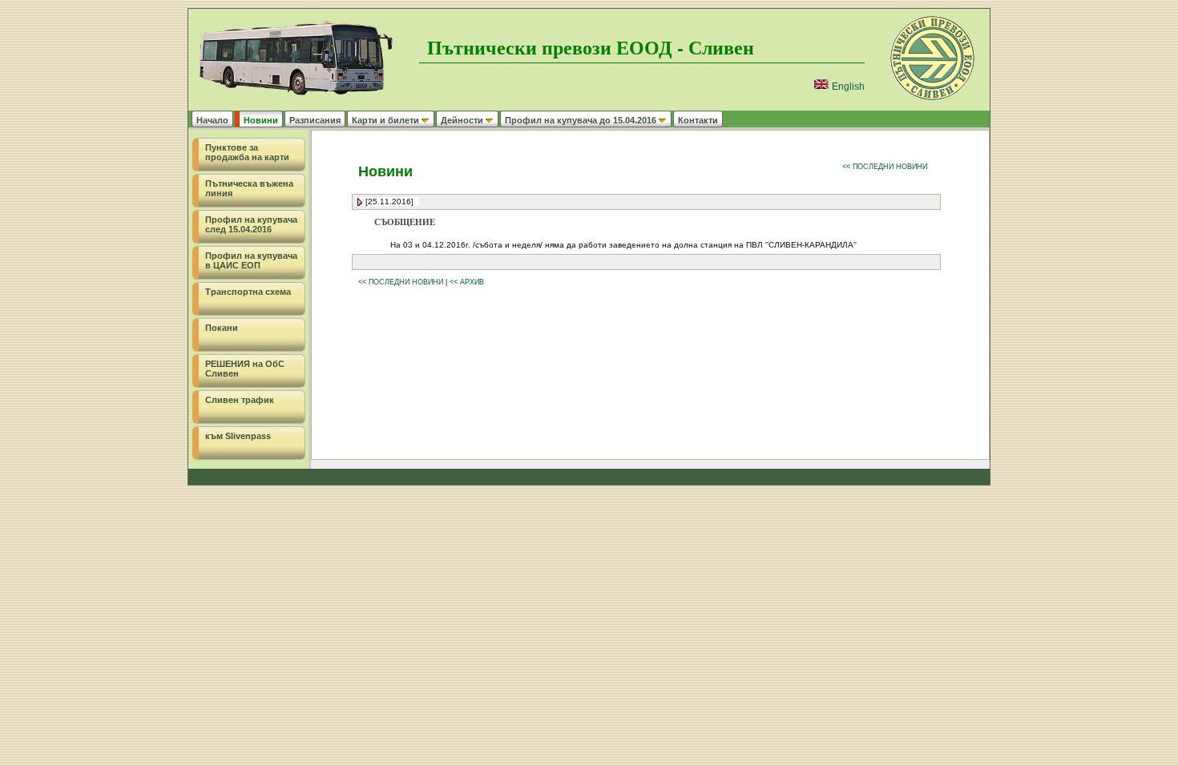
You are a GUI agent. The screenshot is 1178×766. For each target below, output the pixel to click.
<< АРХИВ (467, 282)
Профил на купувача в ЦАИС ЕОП (251, 260)
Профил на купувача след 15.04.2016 (251, 224)
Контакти (698, 120)
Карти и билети (385, 120)
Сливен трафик (239, 400)
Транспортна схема (248, 291)
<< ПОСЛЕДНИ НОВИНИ (884, 167)
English (847, 86)
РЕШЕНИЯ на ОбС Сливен (244, 368)
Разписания (315, 120)
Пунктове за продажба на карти (247, 152)
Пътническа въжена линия (249, 188)
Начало (212, 120)
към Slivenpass (238, 436)
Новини (261, 120)
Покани (221, 328)
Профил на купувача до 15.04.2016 (580, 120)
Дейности (462, 120)
